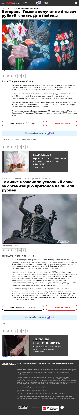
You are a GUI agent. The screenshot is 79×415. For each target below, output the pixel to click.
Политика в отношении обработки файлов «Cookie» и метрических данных (41, 393)
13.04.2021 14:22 (6, 8)
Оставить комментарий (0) (61, 123)
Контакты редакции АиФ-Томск (27, 363)
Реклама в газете (44, 363)
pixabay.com (15, 71)
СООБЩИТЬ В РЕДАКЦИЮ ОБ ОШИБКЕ (63, 363)
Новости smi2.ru (9, 173)
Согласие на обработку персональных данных (32, 390)
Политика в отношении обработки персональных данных (35, 392)
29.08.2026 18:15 (7, 179)
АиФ (16, 245)
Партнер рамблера (35, 407)
